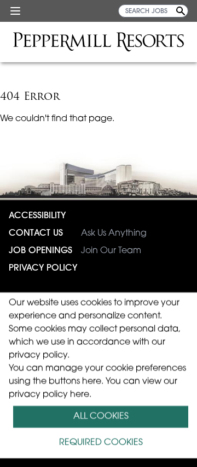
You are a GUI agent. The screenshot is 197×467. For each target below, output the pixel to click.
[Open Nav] (15, 11)
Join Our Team (75, 251)
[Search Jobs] (180, 10)
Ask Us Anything (78, 233)
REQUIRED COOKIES (101, 443)
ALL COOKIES (101, 416)
